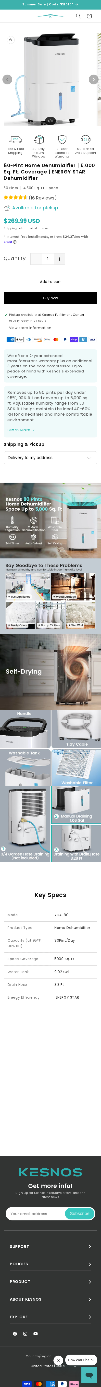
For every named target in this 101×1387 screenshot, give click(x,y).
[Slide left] (7, 79)
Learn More (19, 430)
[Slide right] (94, 79)
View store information (30, 327)
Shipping (10, 228)
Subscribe (79, 1213)
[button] (9, 16)
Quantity (14, 258)
